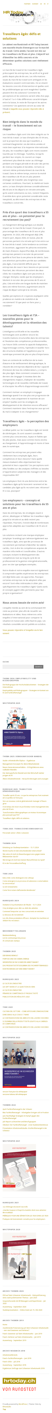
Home (5, 1325)
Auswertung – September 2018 (14, 1365)
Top (4, 1409)
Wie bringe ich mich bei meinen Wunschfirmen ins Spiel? (24, 860)
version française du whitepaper (15, 1092)
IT (47, 4)
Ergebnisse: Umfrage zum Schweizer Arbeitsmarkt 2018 (24, 1368)
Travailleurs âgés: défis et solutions (16, 818)
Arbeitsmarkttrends (10, 1355)
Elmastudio (7, 1407)
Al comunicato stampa (11, 941)
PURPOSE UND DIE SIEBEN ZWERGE (16, 959)
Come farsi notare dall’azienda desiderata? (19, 890)
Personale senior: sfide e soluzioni (16, 833)
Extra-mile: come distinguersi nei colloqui (18, 878)
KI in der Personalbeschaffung (14, 863)
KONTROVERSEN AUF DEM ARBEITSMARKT (19, 969)
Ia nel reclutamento (10, 887)
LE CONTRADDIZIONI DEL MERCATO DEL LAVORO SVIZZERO (26, 1018)
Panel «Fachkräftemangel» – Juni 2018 (17, 1358)
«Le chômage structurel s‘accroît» (15, 1207)
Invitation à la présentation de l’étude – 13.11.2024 (22, 905)
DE (41, 4)
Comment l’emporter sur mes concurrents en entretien (23, 911)
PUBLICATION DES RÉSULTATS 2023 (16, 997)
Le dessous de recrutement (13, 915)
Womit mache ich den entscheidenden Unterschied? (22, 851)
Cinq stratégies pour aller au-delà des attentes (20, 908)
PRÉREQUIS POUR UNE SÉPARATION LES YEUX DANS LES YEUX (25, 1216)
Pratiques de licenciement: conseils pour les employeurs (24, 1219)
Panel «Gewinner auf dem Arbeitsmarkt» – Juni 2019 (22, 1334)
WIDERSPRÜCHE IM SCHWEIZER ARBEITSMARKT (21, 962)
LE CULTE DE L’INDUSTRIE (12, 983)
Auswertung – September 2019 (14, 1340)
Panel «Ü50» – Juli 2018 (11, 1362)
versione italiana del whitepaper (15, 1094)
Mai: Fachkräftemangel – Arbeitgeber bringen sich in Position (26, 1113)
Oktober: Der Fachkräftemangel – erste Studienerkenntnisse (25, 1125)
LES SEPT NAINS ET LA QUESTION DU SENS (19, 987)
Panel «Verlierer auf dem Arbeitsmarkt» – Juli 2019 (22, 1337)
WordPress (23, 1404)
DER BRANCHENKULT (10, 955)
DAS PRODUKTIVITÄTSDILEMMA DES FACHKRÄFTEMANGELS (25, 966)
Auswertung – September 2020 (14, 1307)
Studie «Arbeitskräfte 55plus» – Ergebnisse (19, 761)
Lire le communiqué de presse (14, 938)
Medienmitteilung (9, 935)
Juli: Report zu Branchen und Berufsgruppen (19, 1122)
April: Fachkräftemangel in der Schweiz (17, 1109)
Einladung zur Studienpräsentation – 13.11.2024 (21, 847)
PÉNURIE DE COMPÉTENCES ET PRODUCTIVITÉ (20, 993)
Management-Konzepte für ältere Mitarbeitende (21, 764)
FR (44, 4)
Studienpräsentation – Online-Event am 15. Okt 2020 (22, 1310)
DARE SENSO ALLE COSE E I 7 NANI (16, 1015)
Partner (27, 4)
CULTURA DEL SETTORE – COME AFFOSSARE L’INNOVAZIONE (25, 1011)
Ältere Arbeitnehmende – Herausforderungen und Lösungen (25, 779)
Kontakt (35, 4)
